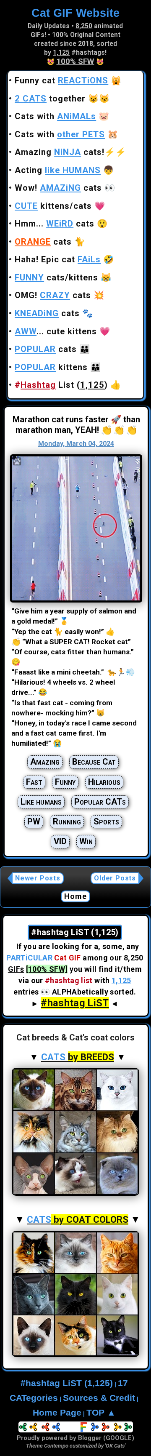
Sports (106, 821)
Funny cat (61, 80)
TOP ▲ (101, 1413)
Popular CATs (100, 802)
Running (67, 821)
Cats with (55, 116)
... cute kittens (56, 331)
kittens (51, 367)
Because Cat (94, 762)
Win (86, 841)
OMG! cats (53, 295)
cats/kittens (56, 277)
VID (60, 841)
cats (43, 242)
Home (75, 896)
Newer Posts (37, 878)
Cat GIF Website (75, 12)
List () (61, 385)
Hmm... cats (54, 224)
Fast (34, 782)
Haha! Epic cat (58, 259)
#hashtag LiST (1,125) (67, 1383)
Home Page (57, 1413)
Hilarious (104, 782)
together (50, 98)
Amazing (45, 762)
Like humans (41, 802)
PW (33, 821)
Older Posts (115, 878)
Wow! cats (58, 188)
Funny (65, 782)
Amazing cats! (59, 152)
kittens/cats (53, 206)
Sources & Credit (99, 1398)
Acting (58, 170)
